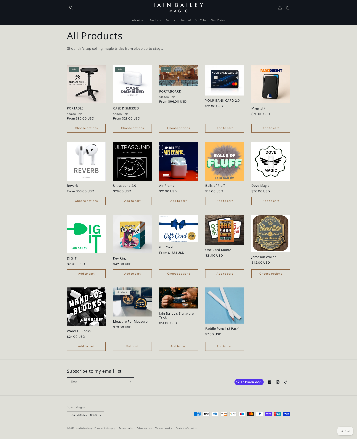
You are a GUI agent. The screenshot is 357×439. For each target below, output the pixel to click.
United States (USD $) (84, 414)
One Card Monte (218, 250)
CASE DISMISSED (126, 108)
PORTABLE (75, 108)
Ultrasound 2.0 (124, 186)
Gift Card (166, 247)
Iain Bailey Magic (85, 428)
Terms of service (163, 428)
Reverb (72, 186)
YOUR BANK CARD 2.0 (222, 101)
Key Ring (120, 258)
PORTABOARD (170, 91)
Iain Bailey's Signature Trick (176, 315)
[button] (71, 8)
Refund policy (126, 428)
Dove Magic (260, 186)
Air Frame (167, 186)
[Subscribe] (130, 381)
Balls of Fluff (215, 186)
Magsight (258, 108)
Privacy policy (144, 428)
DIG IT (72, 258)
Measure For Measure (130, 322)
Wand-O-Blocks (79, 331)
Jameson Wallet (263, 257)
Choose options (86, 128)
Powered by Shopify (105, 428)
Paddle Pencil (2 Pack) (222, 329)
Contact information (186, 428)
